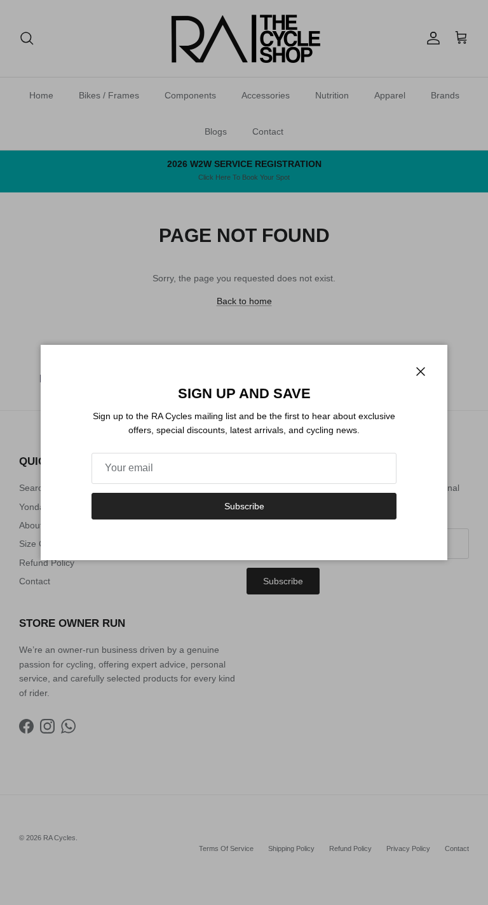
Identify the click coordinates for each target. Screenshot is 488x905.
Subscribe (244, 506)
